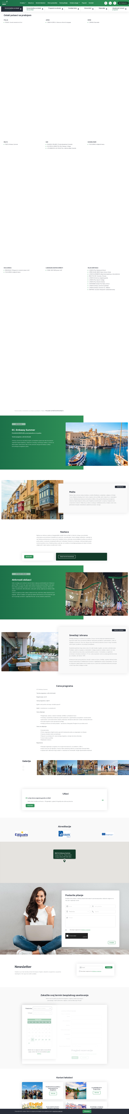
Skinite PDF (29, 556)
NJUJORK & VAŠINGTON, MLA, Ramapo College (59, 146)
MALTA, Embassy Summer (11, 144)
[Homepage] (5, 4)
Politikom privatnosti (85, 929)
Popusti (84, 3)
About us (31, 3)
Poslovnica (29, 1008)
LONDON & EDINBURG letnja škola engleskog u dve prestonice (104, 274)
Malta (42, 410)
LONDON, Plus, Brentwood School (97, 270)
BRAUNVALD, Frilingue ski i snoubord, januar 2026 (17, 270)
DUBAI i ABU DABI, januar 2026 (54, 270)
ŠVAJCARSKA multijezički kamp (96, 144)
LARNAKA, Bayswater (94, 22)
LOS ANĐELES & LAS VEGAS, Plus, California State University (61, 148)
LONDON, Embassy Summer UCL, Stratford (99, 287)
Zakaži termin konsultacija (67, 556)
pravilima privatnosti (57, 1111)
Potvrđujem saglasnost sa (80, 929)
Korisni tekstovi (40, 3)
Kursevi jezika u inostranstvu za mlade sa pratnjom (27, 410)
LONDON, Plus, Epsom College (96, 280)
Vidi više (53, 1093)
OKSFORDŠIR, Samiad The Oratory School (99, 283)
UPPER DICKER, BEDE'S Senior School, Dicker (100, 272)
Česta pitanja (63, 3)
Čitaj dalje (30, 805)
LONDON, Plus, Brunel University (97, 281)
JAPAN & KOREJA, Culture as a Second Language (59, 22)
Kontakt (91, 3)
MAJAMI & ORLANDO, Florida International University (59, 144)
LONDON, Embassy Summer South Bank (99, 285)
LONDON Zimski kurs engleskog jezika (98, 278)
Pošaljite (111, 942)
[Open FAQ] (115, 3)
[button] (64, 861)
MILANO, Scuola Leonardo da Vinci (13, 22)
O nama (22, 3)
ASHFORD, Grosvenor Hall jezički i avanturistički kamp (102, 289)
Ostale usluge (74, 3)
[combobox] (77, 911)
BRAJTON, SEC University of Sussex (97, 276)
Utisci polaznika (52, 3)
